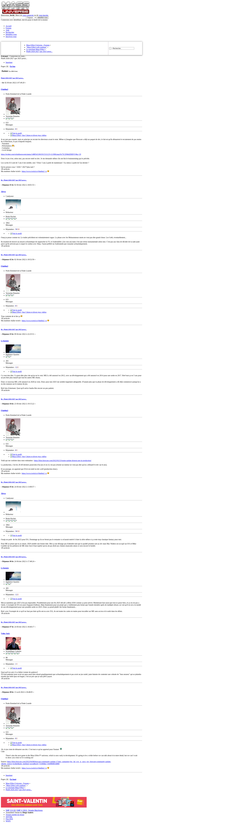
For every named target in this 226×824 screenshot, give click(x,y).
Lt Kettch (5, 341)
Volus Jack (5, 633)
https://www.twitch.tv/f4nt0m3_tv (34, 171)
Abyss (3, 192)
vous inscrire (43, 15)
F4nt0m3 (4, 89)
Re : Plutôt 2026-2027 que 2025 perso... (14, 180)
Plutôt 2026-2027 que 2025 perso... (12, 78)
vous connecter (28, 15)
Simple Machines (35, 810)
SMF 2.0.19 (10, 810)
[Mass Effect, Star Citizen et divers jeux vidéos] (28, 135)
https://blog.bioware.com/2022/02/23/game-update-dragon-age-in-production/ (62, 461)
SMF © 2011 (22, 810)
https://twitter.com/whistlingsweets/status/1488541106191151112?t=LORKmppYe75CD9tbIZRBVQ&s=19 (41, 154)
